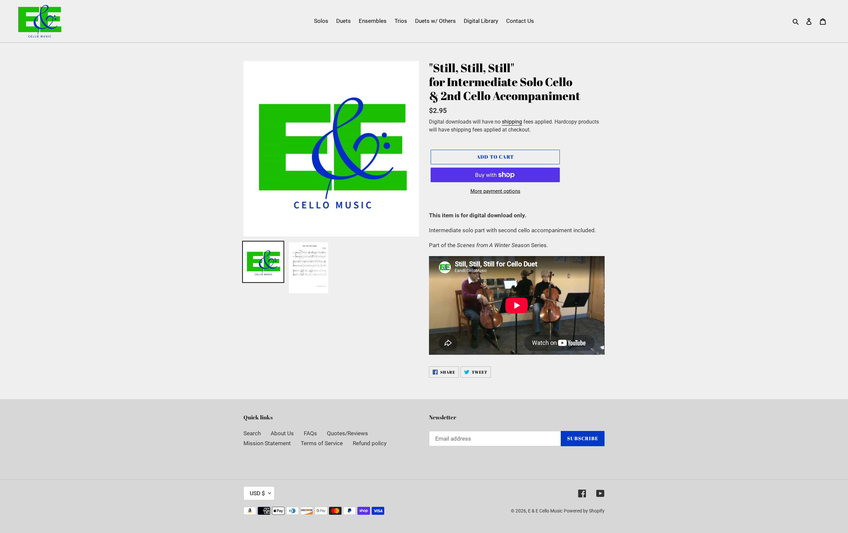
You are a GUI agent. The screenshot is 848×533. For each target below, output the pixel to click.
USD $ (257, 493)
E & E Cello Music (545, 510)
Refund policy (370, 443)
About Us (282, 433)
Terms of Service (322, 443)
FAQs (310, 433)
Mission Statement (267, 443)
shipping (512, 122)
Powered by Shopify (584, 510)
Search (252, 433)
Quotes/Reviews (347, 433)
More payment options (495, 191)
